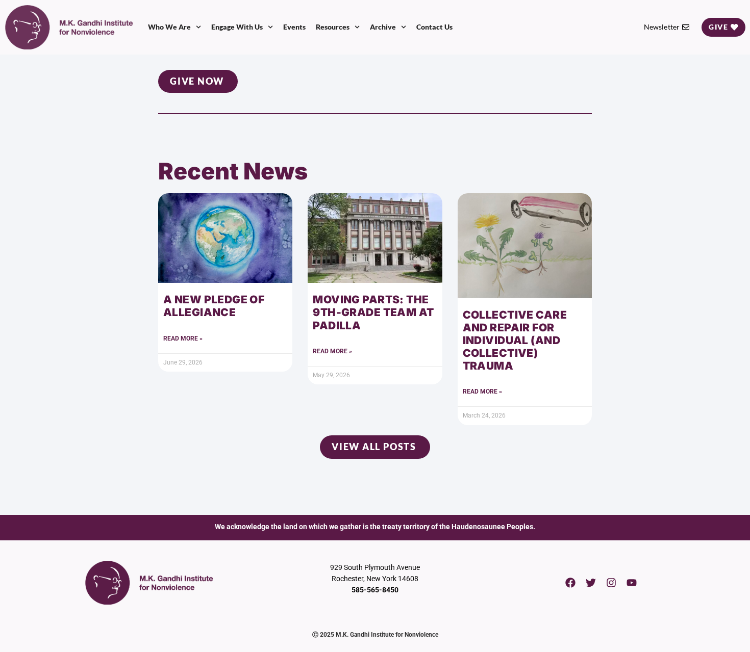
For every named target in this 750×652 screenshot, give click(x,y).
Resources (332, 26)
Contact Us (434, 26)
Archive (383, 26)
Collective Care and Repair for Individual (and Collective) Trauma (515, 340)
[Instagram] (611, 582)
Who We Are (169, 26)
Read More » (183, 338)
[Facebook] (570, 582)
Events (294, 26)
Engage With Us (237, 26)
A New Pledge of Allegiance (213, 306)
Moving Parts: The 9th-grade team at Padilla (373, 312)
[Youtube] (631, 582)
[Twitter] (591, 582)
